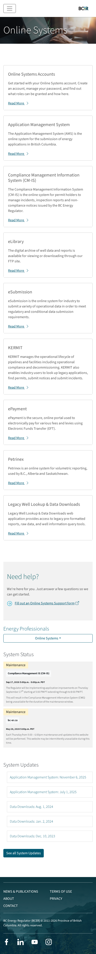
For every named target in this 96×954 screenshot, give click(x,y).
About (8, 898)
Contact (10, 905)
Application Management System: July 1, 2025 (43, 792)
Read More (16, 103)
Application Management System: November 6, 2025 (48, 777)
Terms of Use (61, 891)
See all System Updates (23, 853)
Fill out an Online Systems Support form (45, 603)
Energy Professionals (26, 629)
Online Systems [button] (46, 638)
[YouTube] (34, 942)
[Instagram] (49, 942)
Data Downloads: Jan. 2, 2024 (31, 821)
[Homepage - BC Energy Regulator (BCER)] (83, 8)
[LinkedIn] (20, 942)
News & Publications (20, 891)
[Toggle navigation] (9, 8)
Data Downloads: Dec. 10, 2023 (32, 836)
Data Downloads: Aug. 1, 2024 (31, 806)
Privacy (56, 898)
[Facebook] (6, 942)
